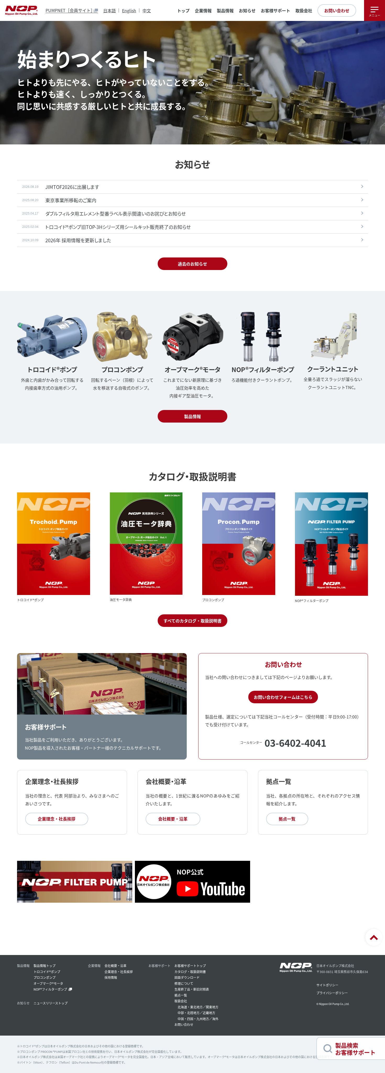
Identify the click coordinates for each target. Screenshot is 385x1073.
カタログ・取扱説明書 (190, 971)
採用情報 (110, 977)
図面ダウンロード (187, 977)
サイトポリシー (327, 985)
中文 (146, 10)
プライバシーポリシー (332, 993)
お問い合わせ (336, 10)
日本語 (109, 10)
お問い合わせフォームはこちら (283, 697)
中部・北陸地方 (189, 1012)
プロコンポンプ (45, 977)
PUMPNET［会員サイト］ (70, 10)
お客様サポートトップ (190, 965)
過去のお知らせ (192, 264)
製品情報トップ (45, 965)
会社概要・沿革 (173, 819)
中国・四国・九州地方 (193, 1018)
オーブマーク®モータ (48, 983)
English (129, 10)
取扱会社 (303, 10)
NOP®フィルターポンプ (50, 989)
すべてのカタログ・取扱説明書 (192, 620)
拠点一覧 (287, 819)
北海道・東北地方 (190, 1007)
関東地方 (212, 1007)
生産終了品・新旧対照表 (191, 989)
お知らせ (247, 10)
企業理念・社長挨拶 (56, 819)
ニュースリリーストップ (51, 1003)
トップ (183, 10)
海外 (215, 1018)
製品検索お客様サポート (355, 1048)
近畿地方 (209, 1012)
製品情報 (192, 416)
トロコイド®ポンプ (47, 971)
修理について (183, 983)
